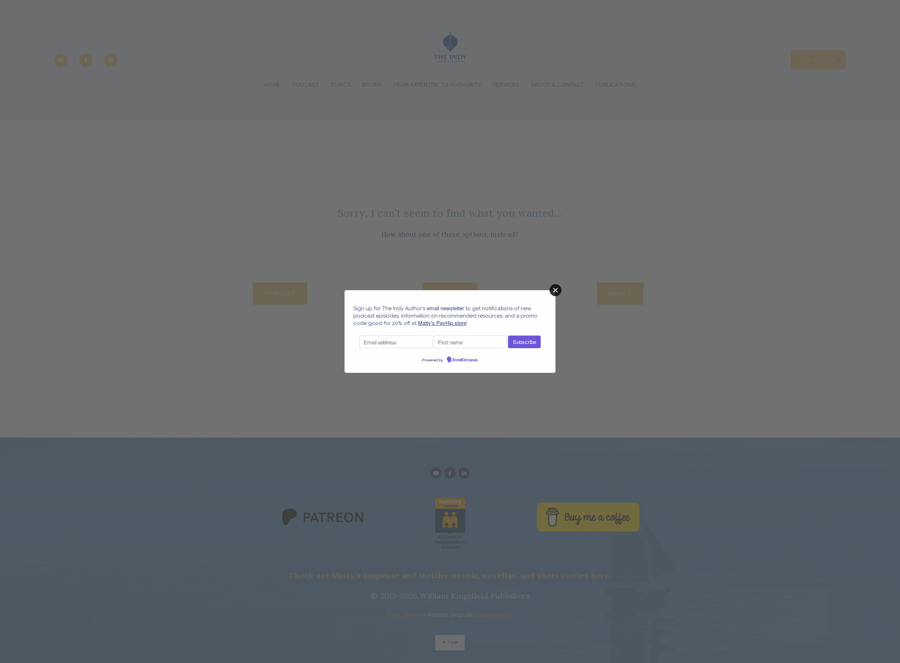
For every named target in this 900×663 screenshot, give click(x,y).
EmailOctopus (465, 360)
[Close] (555, 290)
